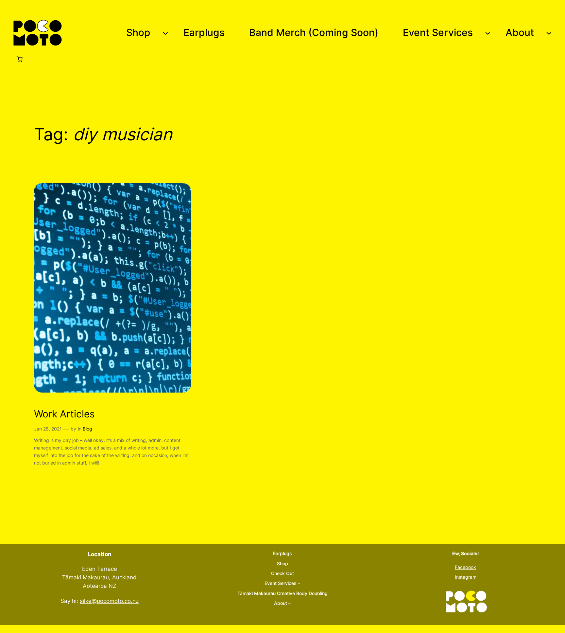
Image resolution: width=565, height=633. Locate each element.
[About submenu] (549, 33)
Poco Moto (86, 33)
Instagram (465, 577)
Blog (87, 428)
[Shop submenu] (165, 33)
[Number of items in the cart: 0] (20, 59)
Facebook (465, 567)
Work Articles (64, 414)
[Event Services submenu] (488, 33)
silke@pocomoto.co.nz (109, 601)
